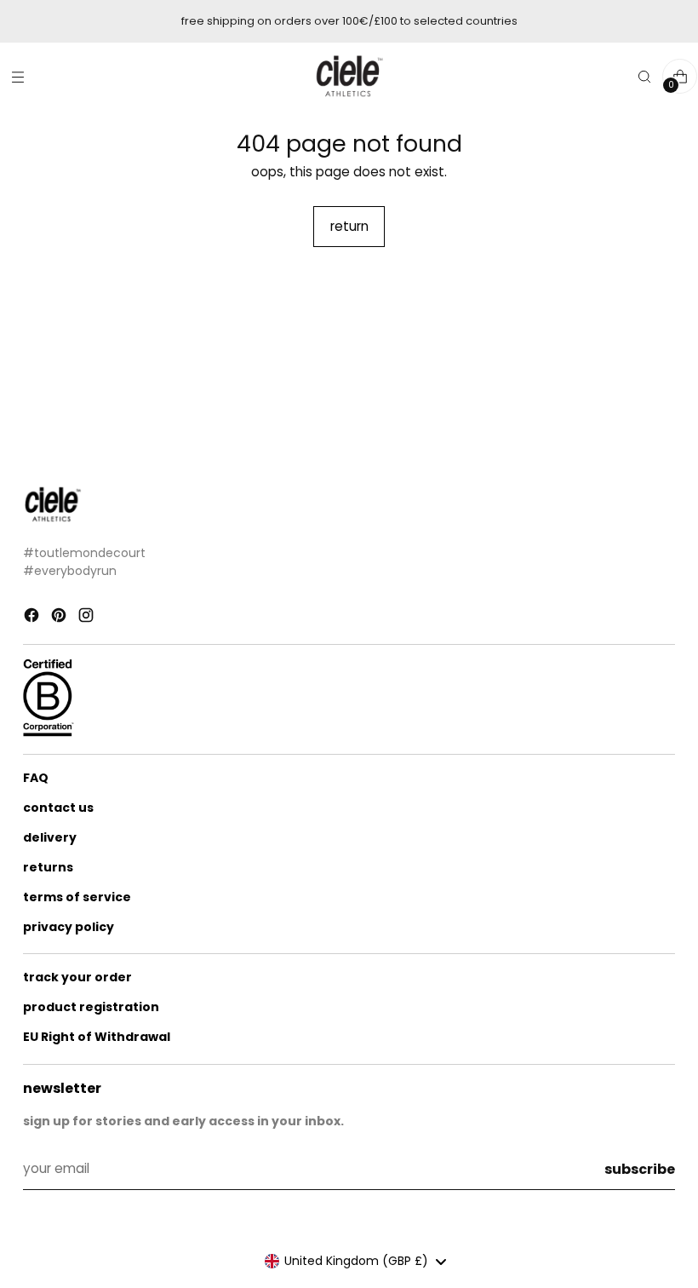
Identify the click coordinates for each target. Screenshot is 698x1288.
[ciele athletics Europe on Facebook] (33, 618)
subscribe (639, 1169)
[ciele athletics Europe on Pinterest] (60, 618)
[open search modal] (643, 76)
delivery (50, 837)
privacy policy (68, 926)
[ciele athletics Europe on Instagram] (87, 618)
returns (48, 867)
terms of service (77, 897)
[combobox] (355, 1262)
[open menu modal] (17, 76)
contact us (58, 807)
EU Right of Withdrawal (96, 1036)
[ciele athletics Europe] (349, 76)
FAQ (36, 777)
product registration (91, 1006)
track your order (77, 977)
